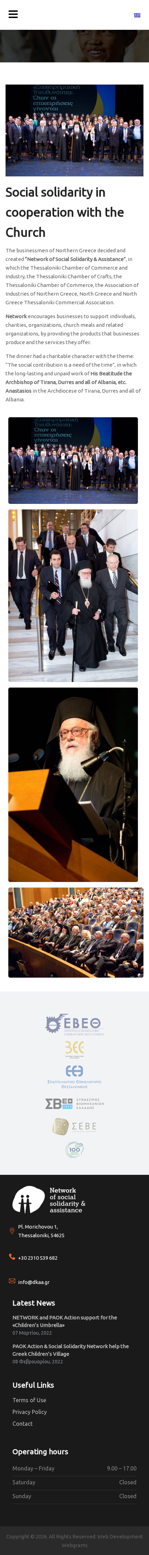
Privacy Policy (29, 1412)
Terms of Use (29, 1400)
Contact (22, 1424)
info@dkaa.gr (34, 1282)
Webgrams (75, 1545)
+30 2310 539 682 (38, 1258)
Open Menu (13, 14)
